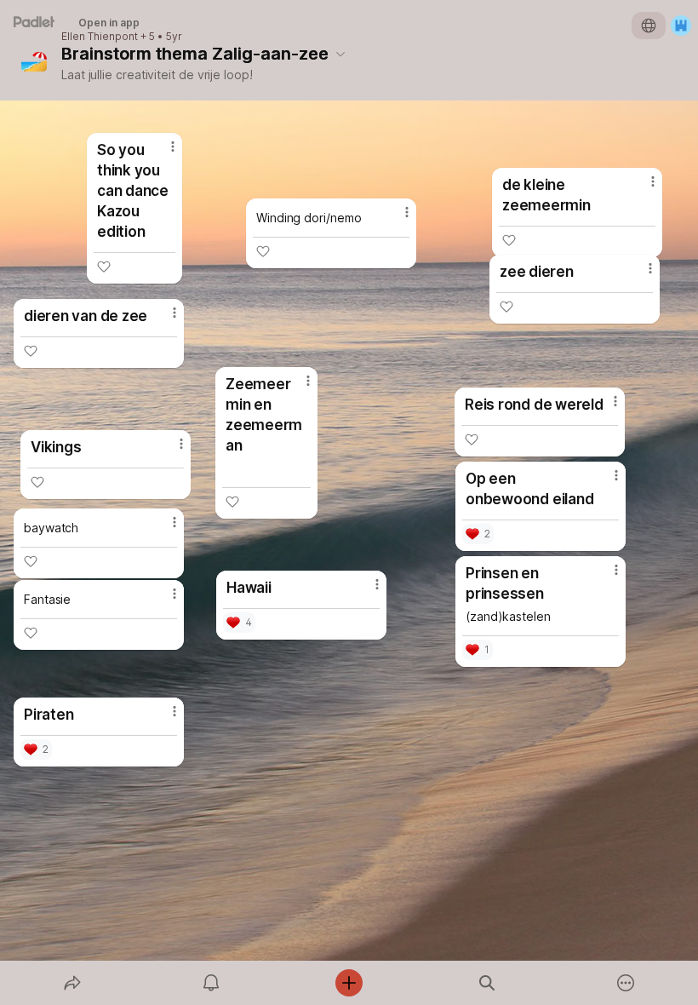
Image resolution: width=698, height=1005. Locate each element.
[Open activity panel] (211, 983)
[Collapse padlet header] (340, 54)
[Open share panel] (72, 983)
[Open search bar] (487, 983)
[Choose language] (649, 25)
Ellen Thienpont (99, 37)
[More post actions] (639, 275)
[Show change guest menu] (681, 26)
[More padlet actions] (626, 983)
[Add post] (349, 983)
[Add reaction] (506, 306)
